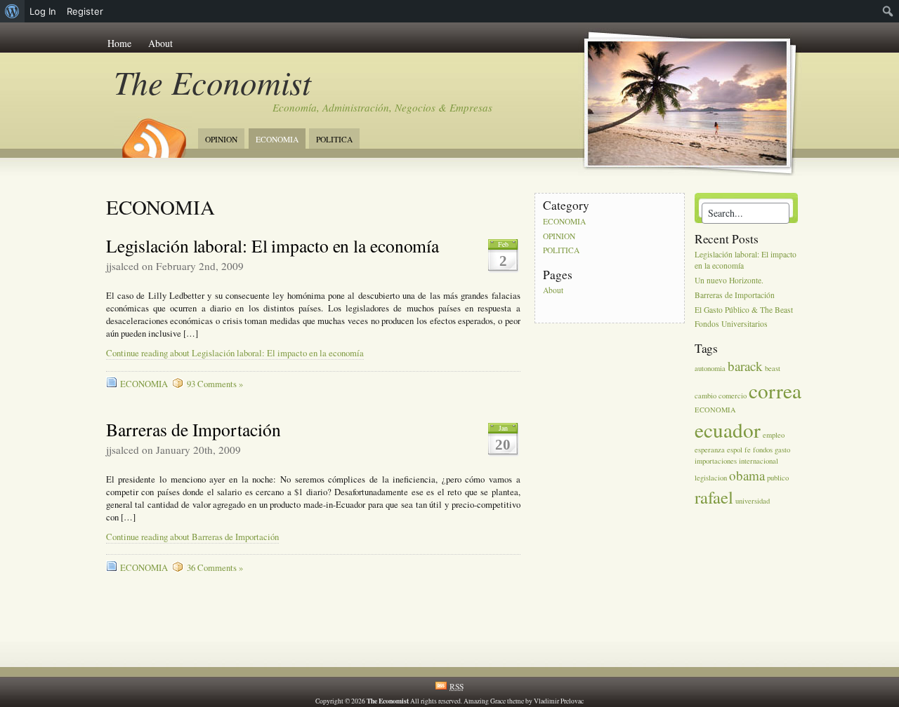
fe (747, 449)
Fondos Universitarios (731, 324)
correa (775, 390)
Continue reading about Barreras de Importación (192, 537)
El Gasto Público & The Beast (744, 309)
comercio (732, 395)
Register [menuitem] (85, 11)
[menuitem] (12, 11)
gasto (782, 449)
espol (734, 449)
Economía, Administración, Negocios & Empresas (382, 107)
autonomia (710, 368)
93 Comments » (215, 384)
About (160, 43)
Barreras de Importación (193, 429)
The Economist (213, 82)
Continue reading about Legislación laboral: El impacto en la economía (235, 353)
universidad (752, 501)
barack (745, 366)
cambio (705, 395)
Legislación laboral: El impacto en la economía (272, 245)
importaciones (716, 461)
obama (747, 475)
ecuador (728, 429)
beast (772, 368)
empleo (774, 435)
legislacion (711, 478)
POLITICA (334, 139)
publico (778, 478)
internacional (758, 461)
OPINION (221, 139)
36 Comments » (215, 568)
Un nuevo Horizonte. (729, 280)
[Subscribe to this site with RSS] (153, 133)
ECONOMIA (277, 139)
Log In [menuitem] (42, 11)
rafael (714, 497)
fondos (763, 449)
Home (119, 43)
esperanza (710, 449)
